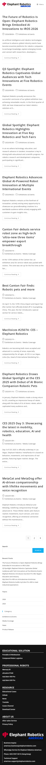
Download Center (8, 709)
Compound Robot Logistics (12, 658)
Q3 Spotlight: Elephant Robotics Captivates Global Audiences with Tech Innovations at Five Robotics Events (22, 77)
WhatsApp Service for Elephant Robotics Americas (23, 750)
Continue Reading (12, 57)
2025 (4, 604)
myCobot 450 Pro (8, 677)
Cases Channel (8, 706)
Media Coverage (29, 254)
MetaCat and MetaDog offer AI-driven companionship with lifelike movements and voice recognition (22, 484)
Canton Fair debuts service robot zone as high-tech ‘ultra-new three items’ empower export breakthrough (21, 237)
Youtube (5, 702)
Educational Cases (9, 692)
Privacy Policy (7, 724)
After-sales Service (9, 721)
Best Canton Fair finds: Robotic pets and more (18, 287)
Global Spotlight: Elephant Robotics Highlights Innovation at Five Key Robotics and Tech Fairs (21, 131)
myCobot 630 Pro (8, 680)
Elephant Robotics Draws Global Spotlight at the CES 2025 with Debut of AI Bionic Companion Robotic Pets (22, 380)
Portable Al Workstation (11, 655)
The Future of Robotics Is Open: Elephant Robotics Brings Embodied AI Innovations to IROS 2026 (20, 23)
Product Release (8, 629)
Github (4, 695)
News (4, 625)
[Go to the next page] (40, 538)
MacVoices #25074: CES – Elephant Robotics (20, 332)
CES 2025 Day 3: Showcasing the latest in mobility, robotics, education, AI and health (22, 429)
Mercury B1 (6, 669)
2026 (4, 599)
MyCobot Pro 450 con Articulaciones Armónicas (19, 579)
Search (5, 546)
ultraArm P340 (7, 673)
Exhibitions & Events (27, 34)
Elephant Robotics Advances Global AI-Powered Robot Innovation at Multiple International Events (22, 183)
